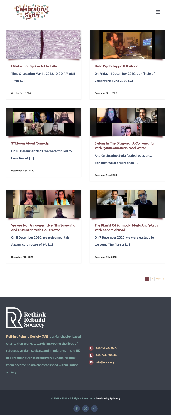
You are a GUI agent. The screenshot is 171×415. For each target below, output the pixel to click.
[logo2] (31, 5)
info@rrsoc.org (105, 362)
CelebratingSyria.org (108, 398)
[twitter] (85, 408)
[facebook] (76, 408)
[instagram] (94, 408)
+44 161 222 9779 (106, 348)
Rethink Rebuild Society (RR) (27, 337)
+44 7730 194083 (106, 355)
